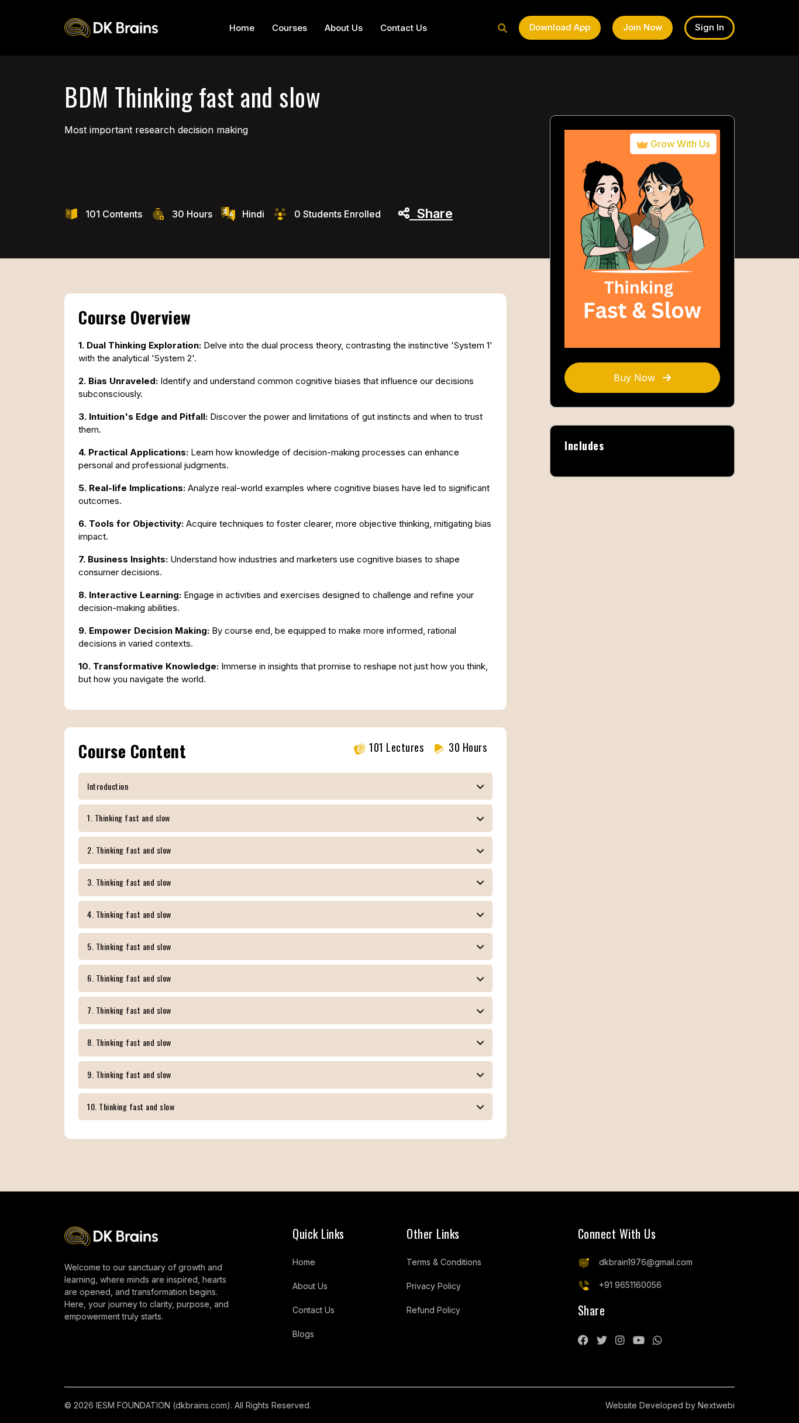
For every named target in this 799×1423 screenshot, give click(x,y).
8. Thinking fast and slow (129, 1042)
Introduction (107, 786)
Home (241, 27)
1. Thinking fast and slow (128, 817)
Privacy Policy (434, 1286)
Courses (289, 27)
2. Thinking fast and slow (129, 850)
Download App (559, 27)
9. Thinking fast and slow (129, 1074)
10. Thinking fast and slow (130, 1106)
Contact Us (403, 27)
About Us (344, 27)
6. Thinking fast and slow (129, 978)
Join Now (642, 27)
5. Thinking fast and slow (129, 946)
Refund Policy (433, 1310)
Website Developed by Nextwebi (670, 1405)
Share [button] (431, 213)
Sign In (709, 27)
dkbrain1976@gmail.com (646, 1262)
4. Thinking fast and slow (129, 914)
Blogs (303, 1334)
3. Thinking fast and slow (129, 882)
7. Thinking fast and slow (129, 1010)
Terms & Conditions (444, 1262)
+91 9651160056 (630, 1285)
